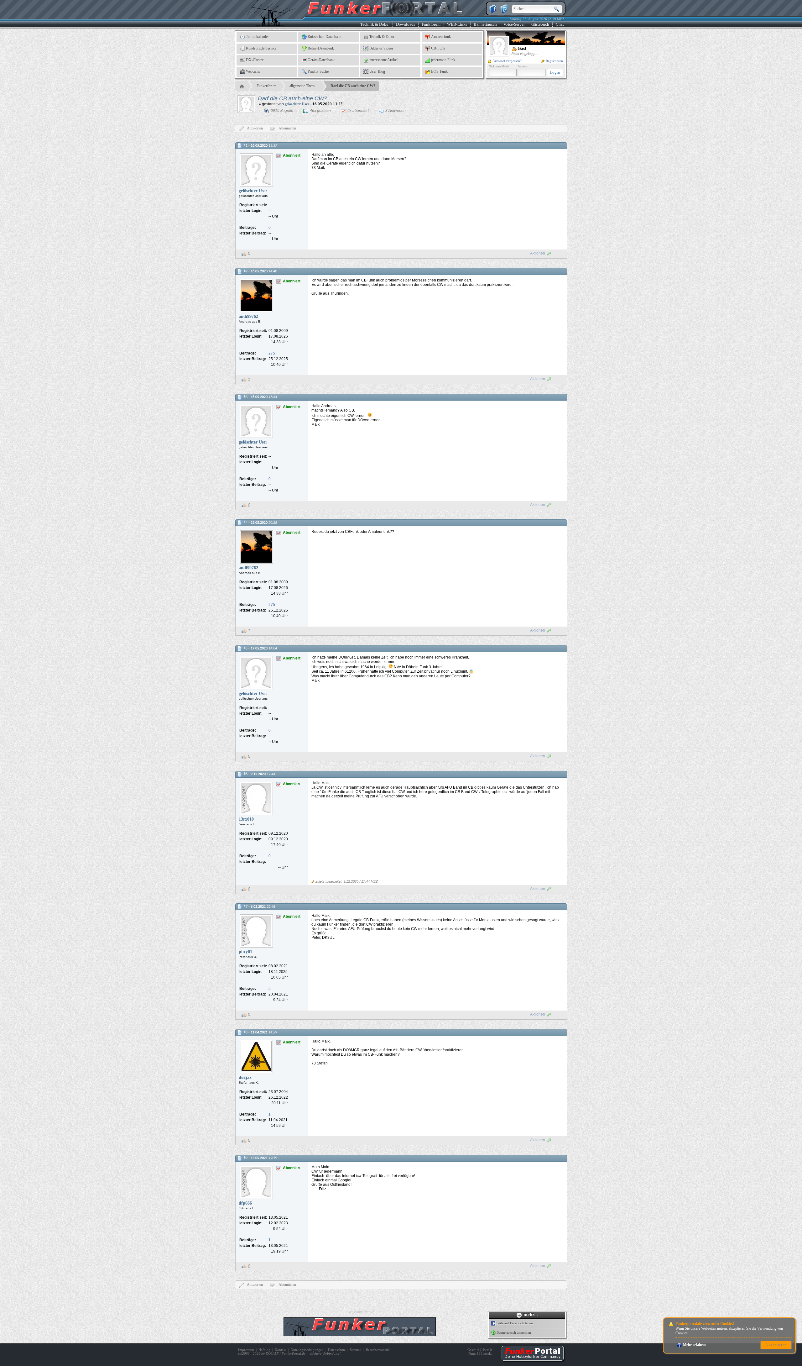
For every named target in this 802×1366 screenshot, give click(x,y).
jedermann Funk (443, 60)
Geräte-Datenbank (321, 60)
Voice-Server (514, 24)
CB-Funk (438, 48)
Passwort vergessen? (507, 61)
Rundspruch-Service (261, 48)
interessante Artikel (383, 60)
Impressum (246, 1350)
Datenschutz (337, 1350)
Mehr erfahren (694, 1344)
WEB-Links (457, 24)
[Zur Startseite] (532, 1360)
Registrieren (554, 61)
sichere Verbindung (325, 1353)
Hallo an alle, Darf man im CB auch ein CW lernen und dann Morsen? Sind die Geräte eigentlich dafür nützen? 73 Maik (358, 161)
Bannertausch (485, 24)
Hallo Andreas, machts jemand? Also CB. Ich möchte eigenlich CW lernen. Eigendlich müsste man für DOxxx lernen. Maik (347, 415)
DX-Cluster (254, 60)
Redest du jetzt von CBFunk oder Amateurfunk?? (353, 531)
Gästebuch (540, 24)
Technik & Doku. (374, 24)
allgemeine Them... (303, 86)
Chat (560, 24)
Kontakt (280, 1350)
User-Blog (377, 71)
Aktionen (537, 253)
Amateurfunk (441, 36)
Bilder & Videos (381, 48)
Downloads (405, 24)
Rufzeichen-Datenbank (324, 36)
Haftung (264, 1350)
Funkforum (431, 24)
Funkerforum (266, 86)
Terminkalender (257, 36)
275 (271, 353)
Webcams (253, 71)
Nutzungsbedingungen (307, 1350)
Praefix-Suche (318, 71)
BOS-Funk (439, 71)
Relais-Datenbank (321, 48)
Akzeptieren (776, 1345)
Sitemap (356, 1350)
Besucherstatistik (378, 1350)
